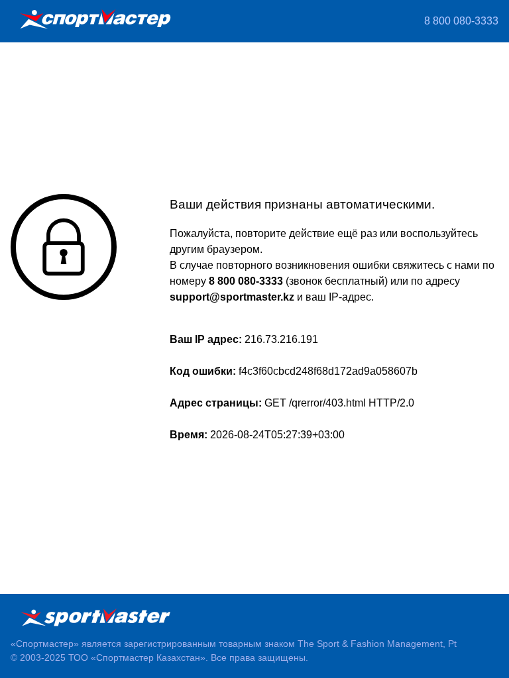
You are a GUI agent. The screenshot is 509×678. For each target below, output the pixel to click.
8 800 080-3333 (461, 20)
